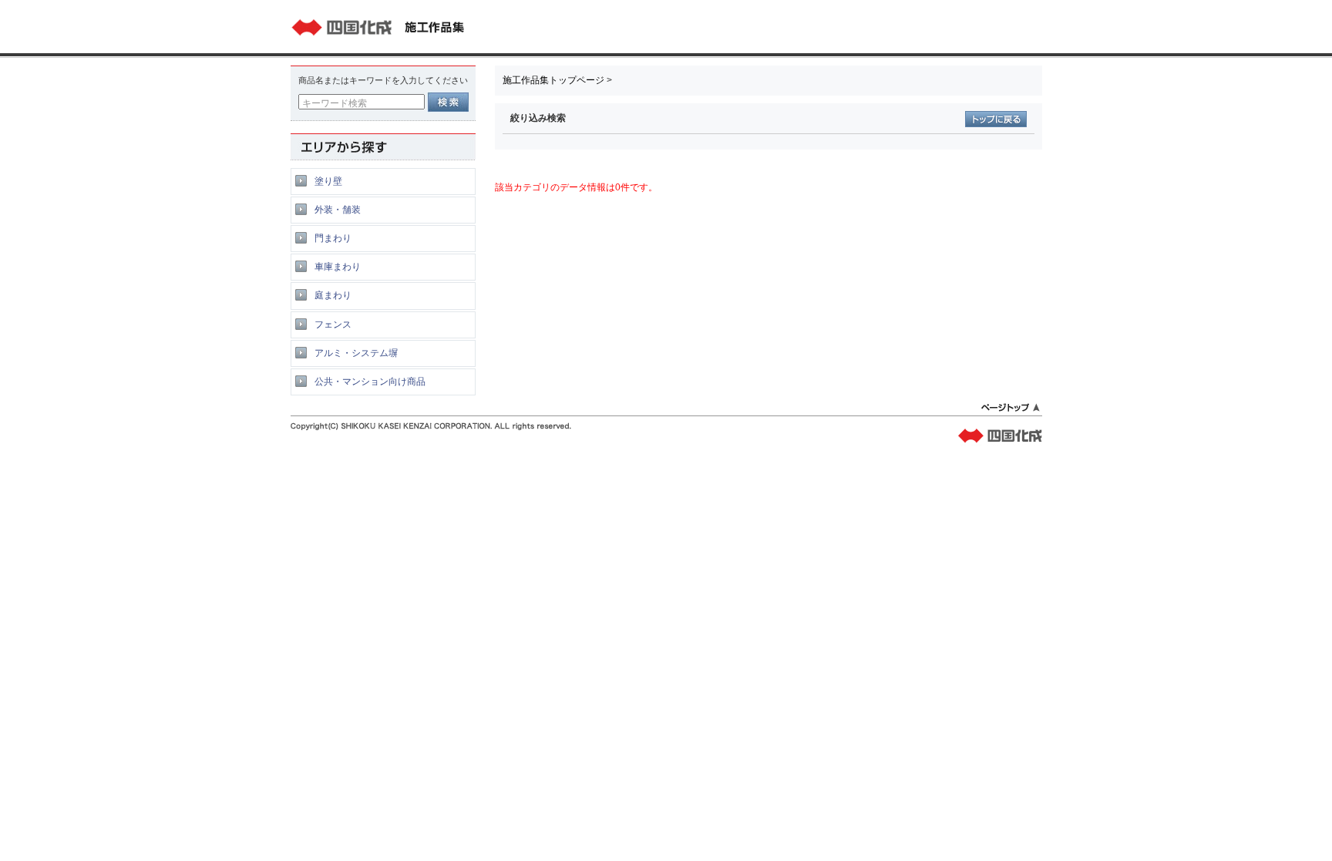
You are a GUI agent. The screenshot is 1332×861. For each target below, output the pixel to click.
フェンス (333, 324)
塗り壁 (328, 181)
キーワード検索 (334, 103)
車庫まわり (337, 266)
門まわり (333, 238)
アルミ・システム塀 (356, 353)
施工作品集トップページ (553, 80)
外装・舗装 (337, 209)
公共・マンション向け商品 (370, 381)
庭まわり (333, 295)
